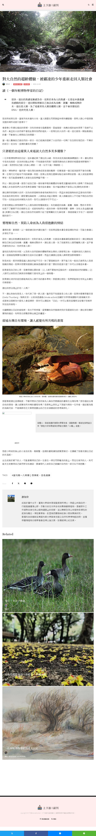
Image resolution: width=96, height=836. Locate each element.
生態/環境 (26, 84)
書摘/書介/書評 (18, 84)
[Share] (12, 483)
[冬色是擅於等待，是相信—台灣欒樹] (48, 649)
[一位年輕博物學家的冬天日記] (48, 723)
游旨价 (8, 84)
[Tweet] (18, 483)
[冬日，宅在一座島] (48, 575)
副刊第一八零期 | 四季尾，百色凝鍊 (31, 475)
